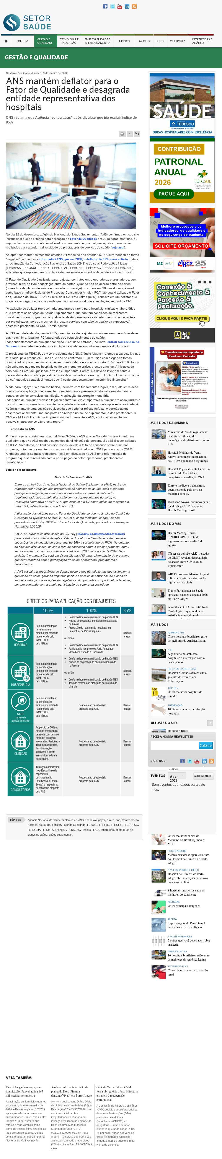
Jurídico (124, 41)
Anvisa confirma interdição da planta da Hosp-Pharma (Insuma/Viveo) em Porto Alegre (71, 1091)
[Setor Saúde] (29, 22)
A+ (137, 133)
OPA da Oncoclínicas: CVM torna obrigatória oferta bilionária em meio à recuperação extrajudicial (117, 1093)
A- (130, 134)
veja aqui (118, 247)
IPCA (96, 829)
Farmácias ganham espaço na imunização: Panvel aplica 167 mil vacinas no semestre (24, 1091)
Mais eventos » (202, 775)
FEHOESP (34, 829)
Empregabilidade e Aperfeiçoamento (97, 41)
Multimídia (178, 41)
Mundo (144, 41)
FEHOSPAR (49, 829)
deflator (56, 824)
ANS (81, 820)
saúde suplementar (60, 834)
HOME (6, 40)
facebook (105, 6)
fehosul (61, 829)
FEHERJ (104, 824)
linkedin (126, 6)
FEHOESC (117, 824)
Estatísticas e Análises (202, 41)
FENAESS (74, 829)
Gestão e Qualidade (44, 41)
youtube (119, 6)
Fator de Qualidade (83, 238)
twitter (112, 6)
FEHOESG (131, 824)
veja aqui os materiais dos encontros (100, 534)
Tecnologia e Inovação (69, 41)
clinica (110, 820)
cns (118, 820)
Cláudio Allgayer (95, 820)
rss (134, 6)
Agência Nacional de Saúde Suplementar (52, 820)
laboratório (107, 829)
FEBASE (92, 824)
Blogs (160, 41)
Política (22, 41)
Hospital (86, 829)
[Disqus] (76, 903)
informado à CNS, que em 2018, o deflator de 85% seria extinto (83, 259)
